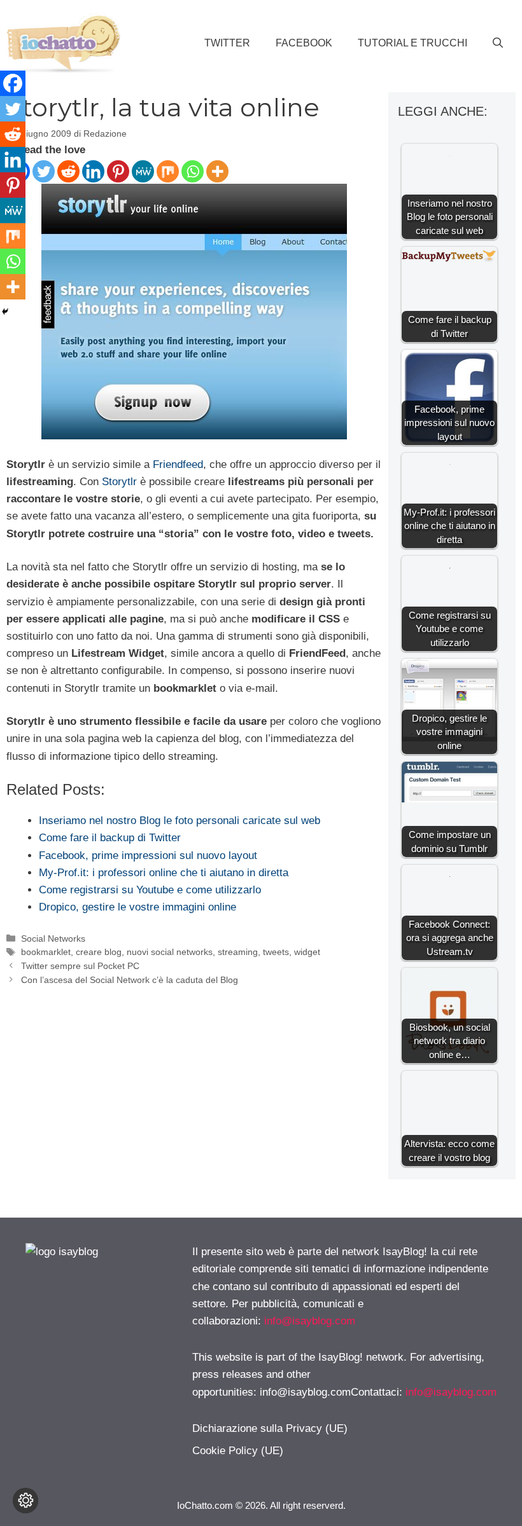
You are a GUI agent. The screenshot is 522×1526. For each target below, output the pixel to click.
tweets (276, 952)
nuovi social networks (170, 952)
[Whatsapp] (192, 171)
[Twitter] (43, 171)
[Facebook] (12, 83)
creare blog (99, 952)
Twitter (227, 43)
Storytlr (119, 482)
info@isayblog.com (309, 1321)
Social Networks (53, 938)
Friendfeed (178, 464)
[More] (217, 171)
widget (307, 952)
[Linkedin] (93, 171)
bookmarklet (46, 952)
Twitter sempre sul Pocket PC (80, 966)
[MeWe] (143, 171)
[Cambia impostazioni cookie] (25, 1500)
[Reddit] (68, 171)
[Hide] (5, 311)
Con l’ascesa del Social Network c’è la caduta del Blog (129, 980)
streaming (238, 952)
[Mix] (168, 171)
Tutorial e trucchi (412, 43)
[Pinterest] (118, 171)
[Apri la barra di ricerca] (498, 43)
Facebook (304, 43)
